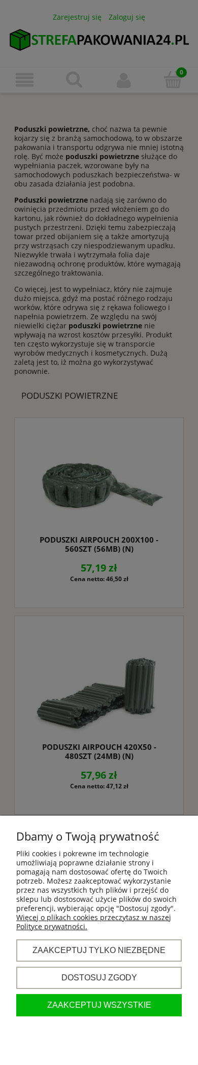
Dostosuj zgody (99, 977)
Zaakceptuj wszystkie (99, 1004)
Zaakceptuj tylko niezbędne (99, 950)
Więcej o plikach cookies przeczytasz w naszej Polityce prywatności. (93, 921)
